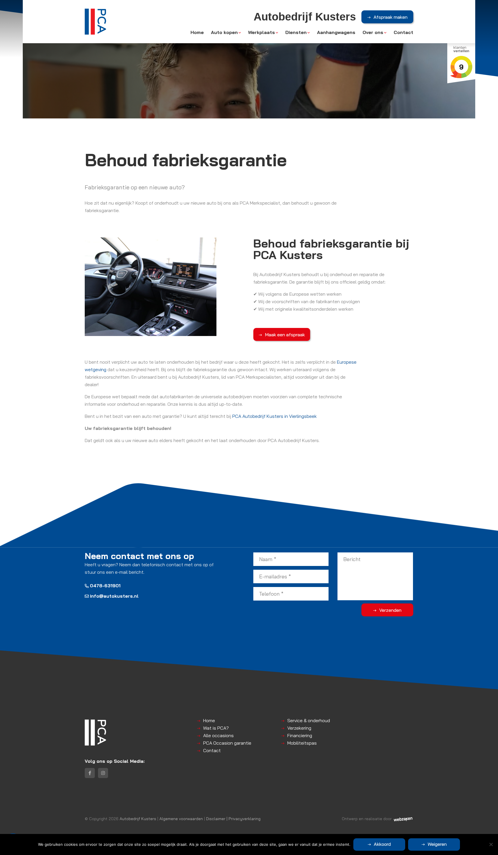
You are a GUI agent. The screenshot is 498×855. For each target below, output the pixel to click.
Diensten (296, 32)
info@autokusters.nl (114, 596)
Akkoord (382, 844)
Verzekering (299, 728)
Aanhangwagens (336, 32)
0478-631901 (105, 585)
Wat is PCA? (216, 728)
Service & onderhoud (308, 720)
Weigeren (437, 844)
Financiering (299, 735)
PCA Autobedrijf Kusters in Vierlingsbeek (274, 416)
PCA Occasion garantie (227, 743)
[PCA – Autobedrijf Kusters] (95, 22)
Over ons (373, 32)
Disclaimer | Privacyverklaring (233, 818)
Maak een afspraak (285, 334)
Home (197, 32)
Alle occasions (218, 735)
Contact (403, 32)
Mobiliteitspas (302, 743)
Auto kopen (224, 32)
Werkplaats (261, 32)
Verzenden (390, 610)
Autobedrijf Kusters (138, 818)
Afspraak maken (390, 17)
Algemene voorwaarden (181, 818)
